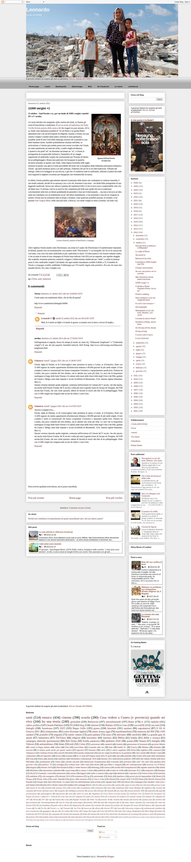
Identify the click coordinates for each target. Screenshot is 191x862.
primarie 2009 (91, 802)
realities (70, 785)
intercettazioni (74, 814)
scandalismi (120, 788)
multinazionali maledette (153, 808)
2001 (136, 411)
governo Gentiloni (49, 820)
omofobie (136, 734)
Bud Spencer (146, 805)
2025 (136, 186)
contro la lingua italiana (40, 747)
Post (103, 832)
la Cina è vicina (98, 779)
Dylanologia (77, 86)
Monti (158, 776)
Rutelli (147, 794)
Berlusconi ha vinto (143, 258)
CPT (43, 800)
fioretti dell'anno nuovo (45, 791)
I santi (47, 86)
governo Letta (32, 764)
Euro (67, 747)
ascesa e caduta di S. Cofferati (46, 797)
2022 (136, 197)
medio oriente (75, 734)
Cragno (94, 811)
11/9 (132, 779)
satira (109, 788)
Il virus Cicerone (142, 338)
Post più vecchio (114, 497)
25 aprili (108, 756)
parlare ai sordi (147, 814)
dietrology (95, 767)
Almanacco (30, 753)
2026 (136, 183)
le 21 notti (81, 756)
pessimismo (161, 814)
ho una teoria (51, 721)
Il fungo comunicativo (144, 268)
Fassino (58, 800)
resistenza (79, 776)
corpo (160, 802)
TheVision (60, 737)
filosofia (43, 785)
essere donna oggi (101, 731)
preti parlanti (94, 734)
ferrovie (136, 800)
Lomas (66, 800)
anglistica (144, 750)
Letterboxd (133, 86)
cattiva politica (33, 725)
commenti (29, 791)
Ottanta (142, 741)
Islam (61, 744)
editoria (98, 808)
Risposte (41, 313)
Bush (110, 776)
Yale (46, 814)
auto (118, 756)
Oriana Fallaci (147, 773)
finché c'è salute (63, 782)
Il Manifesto (135, 441)
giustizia (157, 762)
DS (97, 785)
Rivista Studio (136, 445)
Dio (31, 773)
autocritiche (106, 785)
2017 (136, 215)
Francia (134, 747)
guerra (96, 728)
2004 (136, 400)
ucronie (98, 782)
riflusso (88, 817)
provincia (127, 762)
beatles (134, 737)
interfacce (121, 776)
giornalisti (75, 721)
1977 (28, 800)
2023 (136, 193)
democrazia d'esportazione (95, 762)
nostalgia (60, 764)
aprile (138, 360)
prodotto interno (48, 817)
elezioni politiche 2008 (126, 759)
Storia (133, 750)
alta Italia (120, 791)
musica (47, 717)
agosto (139, 346)
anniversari (95, 744)
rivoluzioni (99, 788)
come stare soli (66, 797)
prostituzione (44, 762)
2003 (136, 404)
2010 (136, 379)
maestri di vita (35, 788)
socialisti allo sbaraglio (121, 805)
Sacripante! (158, 794)
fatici (50, 782)
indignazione (77, 805)
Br (91, 785)
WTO (39, 814)
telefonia (120, 773)
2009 (136, 383)
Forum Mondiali (135, 788)
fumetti (119, 744)
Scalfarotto (30, 814)
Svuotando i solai (44, 773)
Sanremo (92, 750)
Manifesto (34, 770)
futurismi (111, 728)
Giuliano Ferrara (46, 753)
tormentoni (112, 802)
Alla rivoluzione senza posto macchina (144, 278)
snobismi (148, 797)
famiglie (156, 741)
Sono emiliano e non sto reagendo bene (145, 299)
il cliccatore (112, 797)
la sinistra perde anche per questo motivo (54, 750)
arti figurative (45, 756)
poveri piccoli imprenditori (140, 776)
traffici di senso (82, 794)
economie (115, 762)
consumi (126, 800)
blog (82, 725)
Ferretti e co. (55, 808)
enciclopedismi (44, 805)
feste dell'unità (144, 785)
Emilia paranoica (91, 741)
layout (60, 820)
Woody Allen (42, 779)
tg (88, 776)
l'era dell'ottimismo (82, 782)
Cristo (82, 744)
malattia (88, 805)
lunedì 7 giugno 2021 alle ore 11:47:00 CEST (62, 406)
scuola (85, 717)
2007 (136, 390)
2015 (136, 222)
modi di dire (104, 814)
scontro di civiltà (117, 770)
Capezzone (158, 805)
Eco (36, 808)
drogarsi (33, 767)
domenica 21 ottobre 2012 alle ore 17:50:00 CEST (62, 338)
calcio (103, 750)
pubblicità (101, 770)
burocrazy (87, 808)
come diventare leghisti (75, 731)
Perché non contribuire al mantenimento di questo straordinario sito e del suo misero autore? (65, 519)
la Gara (123, 725)
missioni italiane (136, 797)
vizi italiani (65, 811)
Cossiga (85, 811)
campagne (138, 782)
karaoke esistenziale (85, 753)
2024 (136, 190)
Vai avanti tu (140, 255)
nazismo (69, 756)
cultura (57, 747)
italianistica (43, 737)
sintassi (107, 805)
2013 (136, 229)
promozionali (62, 817)
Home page (34, 86)
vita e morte (141, 753)
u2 (120, 802)
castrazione (56, 814)
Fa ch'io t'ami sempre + (145, 303)
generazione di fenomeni (137, 744)
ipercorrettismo (31, 802)
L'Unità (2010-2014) (139, 424)
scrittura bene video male (79, 764)
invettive (159, 800)
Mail (90, 86)
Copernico (133, 773)
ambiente (33, 776)
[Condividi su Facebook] (65, 275)
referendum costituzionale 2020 (77, 820)
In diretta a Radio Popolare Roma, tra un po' (145, 288)
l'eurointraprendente (48, 802)
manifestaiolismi (124, 731)
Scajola (28, 797)
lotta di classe (64, 802)
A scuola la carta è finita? (145, 318)
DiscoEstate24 (62, 767)
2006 (136, 393)
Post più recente (36, 497)
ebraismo (157, 747)
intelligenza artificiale (76, 791)
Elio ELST (94, 820)
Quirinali (161, 773)
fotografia (61, 791)
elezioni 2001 (106, 820)
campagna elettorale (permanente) (43, 741)
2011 (136, 375)
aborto (96, 764)
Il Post (34, 279)
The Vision (135, 437)
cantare (73, 773)
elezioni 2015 (109, 808)
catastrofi (108, 744)
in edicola (65, 805)
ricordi (73, 788)
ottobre (139, 243)
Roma (40, 759)
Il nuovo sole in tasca (144, 335)
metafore (123, 797)
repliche (155, 721)
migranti (58, 734)
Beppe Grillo (79, 728)
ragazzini (80, 750)
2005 (136, 397)
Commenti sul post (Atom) (80, 508)
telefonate (100, 791)
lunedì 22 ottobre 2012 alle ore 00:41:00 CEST (75, 318)
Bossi (127, 782)
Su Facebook (103, 86)
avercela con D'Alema (156, 764)
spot (56, 811)
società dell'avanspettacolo (125, 767)
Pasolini (29, 782)
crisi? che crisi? (142, 762)
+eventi (134, 432)
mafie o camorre (97, 773)
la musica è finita (86, 770)
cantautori (157, 750)
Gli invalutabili (141, 307)
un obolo (119, 86)
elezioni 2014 (64, 776)
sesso (108, 734)
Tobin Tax (94, 800)
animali (51, 759)
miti (72, 744)
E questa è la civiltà (149, 511)
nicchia (115, 814)
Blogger (110, 856)
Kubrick (121, 817)
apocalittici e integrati (113, 764)
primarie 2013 (34, 817)
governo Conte (159, 785)
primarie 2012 (61, 788)
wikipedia (158, 797)
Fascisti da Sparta (149, 527)
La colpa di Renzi (142, 251)
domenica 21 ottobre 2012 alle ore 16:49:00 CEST (62, 294)
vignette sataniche (147, 767)
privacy (90, 791)
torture (136, 805)
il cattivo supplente (118, 750)
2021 (136, 201)
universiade (98, 776)
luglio (138, 350)
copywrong (69, 770)
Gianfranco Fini (136, 794)
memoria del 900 (145, 731)
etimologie (36, 820)
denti (155, 817)
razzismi (128, 728)
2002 (136, 407)
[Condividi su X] (62, 275)
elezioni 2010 (99, 797)
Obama (29, 779)
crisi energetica (48, 776)
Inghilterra (148, 788)
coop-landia (150, 802)
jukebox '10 (47, 764)
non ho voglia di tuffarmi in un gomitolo (114, 753)
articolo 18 (105, 800)
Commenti (105, 837)
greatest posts (147, 800)
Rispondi (38, 307)
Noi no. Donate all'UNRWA (80, 79)
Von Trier (77, 808)
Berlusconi (93, 721)
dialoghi (30, 728)
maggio (139, 357)
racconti (155, 725)
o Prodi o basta (57, 785)
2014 (136, 225)
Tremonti (66, 808)
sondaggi (81, 785)
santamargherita (46, 794)
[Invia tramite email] (57, 275)
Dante (141, 779)
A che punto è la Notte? (142, 120)
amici (149, 756)
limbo (85, 814)
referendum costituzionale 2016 (83, 759)
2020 (136, 204)
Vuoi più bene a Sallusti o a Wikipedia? (145, 247)
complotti (78, 797)
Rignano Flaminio (79, 800)
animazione (60, 773)
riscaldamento (85, 788)
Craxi (102, 811)
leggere (83, 773)
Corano (28, 808)
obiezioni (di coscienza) (130, 814)
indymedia (151, 791)
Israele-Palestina (55, 725)
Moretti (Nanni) (154, 779)
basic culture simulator (133, 802)
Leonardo (38, 9)
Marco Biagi (149, 811)
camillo (117, 785)
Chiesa (57, 762)
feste (111, 747)
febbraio (139, 368)
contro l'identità (58, 779)
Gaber (120, 811)
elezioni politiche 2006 (135, 791)
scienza (107, 767)
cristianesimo (51, 731)
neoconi (29, 750)
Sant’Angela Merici (43, 201)
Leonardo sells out (96, 747)
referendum (160, 756)
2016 (136, 218)
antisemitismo (46, 744)
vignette (108, 782)
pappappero (47, 811)
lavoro (58, 756)
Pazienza (138, 817)
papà (160, 791)
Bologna (161, 770)
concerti (61, 753)
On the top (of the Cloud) (145, 328)
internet (94, 725)
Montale (130, 817)
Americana (47, 728)
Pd (71, 725)
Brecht (35, 800)
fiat (64, 814)
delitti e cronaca (152, 737)
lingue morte (95, 756)
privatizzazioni (31, 794)
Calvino (76, 811)
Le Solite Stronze (80, 767)
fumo (119, 808)
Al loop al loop (141, 331)
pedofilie (128, 756)
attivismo (121, 734)
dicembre (140, 235)
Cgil (50, 800)
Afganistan (96, 794)
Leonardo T (46, 318)
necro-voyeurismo (32, 811)
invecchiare (79, 747)
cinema (66, 717)
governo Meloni (158, 744)
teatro (71, 794)
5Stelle (162, 767)
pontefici (43, 734)
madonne (62, 759)
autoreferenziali (113, 721)
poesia (130, 741)
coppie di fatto (130, 785)
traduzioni (47, 279)
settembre (140, 343)
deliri (71, 753)
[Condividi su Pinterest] (67, 275)
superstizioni (60, 794)
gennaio (139, 371)
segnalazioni (144, 728)
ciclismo (147, 817)
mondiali (48, 788)
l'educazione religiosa (133, 808)
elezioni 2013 (106, 759)
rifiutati (112, 779)
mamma (93, 814)
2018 (136, 211)
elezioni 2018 (46, 767)
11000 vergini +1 (142, 283)
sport (102, 802)
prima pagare (78, 802)
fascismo (107, 737)
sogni (110, 773)
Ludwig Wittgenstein (133, 811)
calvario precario (72, 762)
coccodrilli (139, 725)
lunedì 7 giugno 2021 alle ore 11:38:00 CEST (62, 361)
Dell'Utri (111, 811)
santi (40, 279)
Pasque (40, 782)
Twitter (139, 756)
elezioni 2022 (31, 805)
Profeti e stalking (142, 294)
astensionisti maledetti (51, 770)
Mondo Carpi (155, 753)
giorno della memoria (78, 779)
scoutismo (97, 805)
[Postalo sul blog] (60, 275)
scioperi (123, 779)
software (98, 817)
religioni (76, 737)
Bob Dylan (71, 741)
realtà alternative (77, 817)
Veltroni (30, 744)
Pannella (110, 791)
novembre (140, 239)
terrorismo (92, 737)
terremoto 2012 (134, 770)
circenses (159, 788)
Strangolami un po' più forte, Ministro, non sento (144, 312)
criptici (88, 797)
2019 (136, 208)
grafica (55, 805)
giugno (139, 353)
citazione (116, 800)
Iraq (31, 759)
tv (142, 721)
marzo (139, 364)
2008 (136, 386)
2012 (136, 232)
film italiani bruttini (148, 759)
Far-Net (44, 808)
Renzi (131, 721)
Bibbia (121, 737)
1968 (119, 782)
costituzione (31, 756)
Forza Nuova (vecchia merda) (115, 794)
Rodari (159, 811)
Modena (145, 747)
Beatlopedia (61, 86)
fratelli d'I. (121, 747)
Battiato (109, 725)
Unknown (38, 361)
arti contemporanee (134, 764)
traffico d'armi (109, 817)
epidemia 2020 (113, 741)
